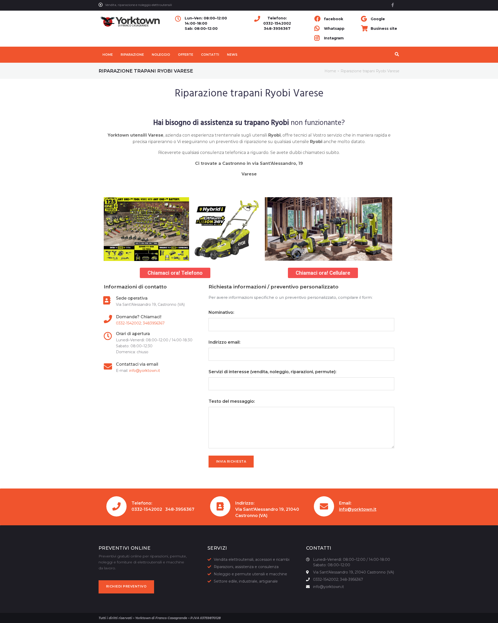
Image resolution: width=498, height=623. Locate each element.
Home (330, 71)
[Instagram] (391, 617)
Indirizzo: (244, 503)
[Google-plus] (380, 617)
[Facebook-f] (392, 5)
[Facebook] (358, 617)
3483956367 (154, 323)
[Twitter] (369, 617)
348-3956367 (277, 28)
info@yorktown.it (144, 370)
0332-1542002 (277, 23)
